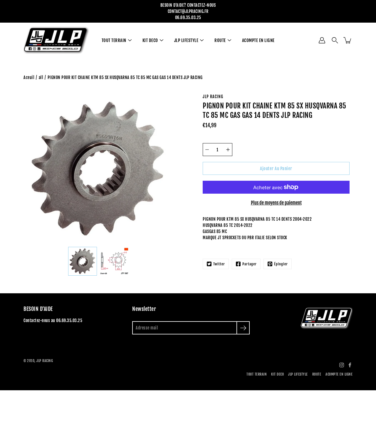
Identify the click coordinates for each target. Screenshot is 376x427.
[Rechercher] (335, 40)
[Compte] (322, 40)
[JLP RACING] (57, 40)
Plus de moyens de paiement (276, 203)
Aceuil (29, 77)
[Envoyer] (243, 327)
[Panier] (347, 40)
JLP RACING (44, 361)
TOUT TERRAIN (114, 40)
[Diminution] (207, 149)
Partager (249, 264)
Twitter (219, 264)
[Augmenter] (228, 149)
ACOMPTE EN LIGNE (258, 40)
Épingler (281, 264)
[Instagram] (341, 365)
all (41, 77)
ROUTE (220, 40)
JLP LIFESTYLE (186, 40)
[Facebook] (349, 365)
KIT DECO (150, 40)
